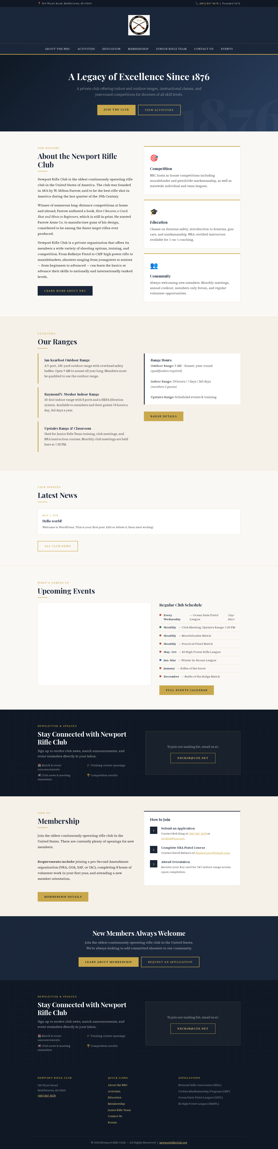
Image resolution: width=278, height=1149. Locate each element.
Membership (138, 49)
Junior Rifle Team (171, 49)
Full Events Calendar (187, 690)
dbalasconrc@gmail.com (212, 853)
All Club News (58, 546)
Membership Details (63, 897)
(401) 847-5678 (209, 3)
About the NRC (57, 49)
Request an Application (170, 962)
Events (227, 49)
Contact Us (204, 49)
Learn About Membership (108, 962)
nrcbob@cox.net (192, 758)
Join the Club (116, 109)
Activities (86, 49)
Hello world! (52, 521)
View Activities (159, 110)
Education (111, 49)
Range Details (163, 416)
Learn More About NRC (65, 291)
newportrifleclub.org (173, 1143)
